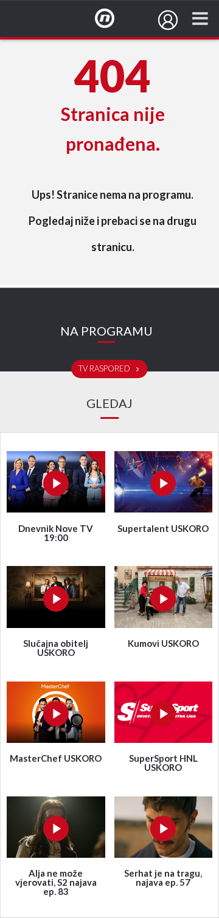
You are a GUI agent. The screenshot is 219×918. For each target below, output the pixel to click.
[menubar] (168, 20)
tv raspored (105, 369)
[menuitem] (168, 20)
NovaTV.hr (112, 19)
